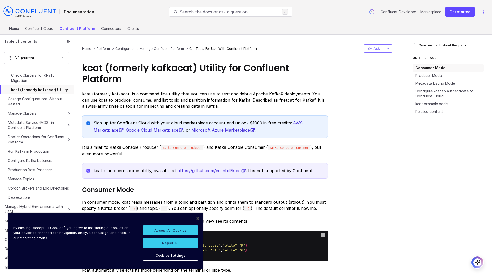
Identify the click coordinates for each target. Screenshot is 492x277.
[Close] (197, 218)
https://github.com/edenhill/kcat (209, 170)
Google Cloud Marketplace (152, 130)
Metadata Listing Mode (435, 83)
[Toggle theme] (483, 11)
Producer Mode (428, 75)
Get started (459, 11)
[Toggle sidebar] (69, 41)
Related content (429, 111)
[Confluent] (29, 11)
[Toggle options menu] (388, 48)
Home (14, 28)
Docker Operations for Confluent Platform (36, 139)
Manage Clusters (22, 113)
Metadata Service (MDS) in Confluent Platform (31, 125)
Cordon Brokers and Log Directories (38, 188)
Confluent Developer (398, 11)
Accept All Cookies (170, 230)
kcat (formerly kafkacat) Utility (39, 89)
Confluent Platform (77, 28)
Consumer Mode (430, 68)
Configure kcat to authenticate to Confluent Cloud (444, 93)
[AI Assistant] (371, 11)
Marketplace (430, 11)
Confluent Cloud (39, 28)
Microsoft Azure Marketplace (220, 130)
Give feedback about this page (442, 45)
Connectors (111, 28)
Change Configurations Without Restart (35, 101)
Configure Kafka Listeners (30, 160)
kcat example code (431, 104)
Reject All (170, 243)
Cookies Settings (171, 255)
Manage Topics (21, 179)
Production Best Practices (30, 169)
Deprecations (19, 197)
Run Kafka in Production (28, 151)
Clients (133, 28)
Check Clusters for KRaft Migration (32, 78)
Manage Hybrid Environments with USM (34, 209)
